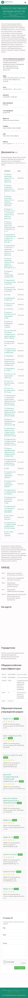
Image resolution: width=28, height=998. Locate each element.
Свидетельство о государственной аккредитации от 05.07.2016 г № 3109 (10, 442)
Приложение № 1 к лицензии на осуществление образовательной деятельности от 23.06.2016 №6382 (9, 400)
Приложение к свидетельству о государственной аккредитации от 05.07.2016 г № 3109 (10, 432)
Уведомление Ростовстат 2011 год (9, 343)
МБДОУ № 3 (7, 820)
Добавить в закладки (14, 991)
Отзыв (5, 943)
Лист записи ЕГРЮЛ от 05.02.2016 (9, 517)
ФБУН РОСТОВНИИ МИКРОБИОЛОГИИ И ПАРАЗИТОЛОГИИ (11, 800)
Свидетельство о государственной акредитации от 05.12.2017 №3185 (10, 462)
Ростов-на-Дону (13, 15)
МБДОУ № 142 (8, 719)
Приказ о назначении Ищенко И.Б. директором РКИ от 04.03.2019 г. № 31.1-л (9, 226)
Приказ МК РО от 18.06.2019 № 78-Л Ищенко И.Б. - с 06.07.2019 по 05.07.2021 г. (10, 238)
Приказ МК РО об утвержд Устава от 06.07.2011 (10, 282)
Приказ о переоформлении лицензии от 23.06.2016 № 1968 (9, 422)
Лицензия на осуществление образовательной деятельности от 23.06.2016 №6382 (9, 412)
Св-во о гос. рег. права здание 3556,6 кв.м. (10, 376)
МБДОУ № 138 (8, 889)
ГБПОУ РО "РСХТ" (9, 872)
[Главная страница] (7, 2)
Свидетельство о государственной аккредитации (10, 350)
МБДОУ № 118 (8, 837)
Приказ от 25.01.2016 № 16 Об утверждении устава (10, 315)
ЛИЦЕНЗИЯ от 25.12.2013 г (9, 369)
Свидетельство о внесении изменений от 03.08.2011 (10, 483)
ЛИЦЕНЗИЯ (9, 356)
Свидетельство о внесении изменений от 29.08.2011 (10, 474)
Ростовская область (18, 14)
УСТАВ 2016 (9, 309)
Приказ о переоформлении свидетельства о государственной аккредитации (9, 452)
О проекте (23, 990)
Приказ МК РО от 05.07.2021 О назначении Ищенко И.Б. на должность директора (9, 250)
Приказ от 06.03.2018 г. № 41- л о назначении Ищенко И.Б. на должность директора (9, 213)
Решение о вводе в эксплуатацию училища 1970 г (9, 274)
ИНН (7, 468)
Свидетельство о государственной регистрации (10, 492)
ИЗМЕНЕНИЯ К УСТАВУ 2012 (9, 299)
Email (4, 935)
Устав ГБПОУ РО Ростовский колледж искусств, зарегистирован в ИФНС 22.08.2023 (10, 334)
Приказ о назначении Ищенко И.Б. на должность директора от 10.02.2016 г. (9, 200)
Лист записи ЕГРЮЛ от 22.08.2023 (9, 533)
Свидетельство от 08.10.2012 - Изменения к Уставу (10, 500)
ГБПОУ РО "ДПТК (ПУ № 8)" (13, 755)
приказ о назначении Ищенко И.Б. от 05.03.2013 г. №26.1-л (10, 189)
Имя (4, 928)
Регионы (10, 14)
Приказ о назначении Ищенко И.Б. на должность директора (9, 178)
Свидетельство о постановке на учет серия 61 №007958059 (10, 509)
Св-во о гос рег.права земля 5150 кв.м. (9, 383)
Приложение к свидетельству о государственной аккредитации (9, 362)
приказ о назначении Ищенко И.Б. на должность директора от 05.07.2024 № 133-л (9, 263)
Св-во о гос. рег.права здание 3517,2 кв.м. (9, 390)
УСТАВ (8, 295)
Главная (5, 14)
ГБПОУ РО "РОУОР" (10, 854)
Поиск (11, 990)
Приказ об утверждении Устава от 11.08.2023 (8, 324)
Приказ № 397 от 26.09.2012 (9, 304)
